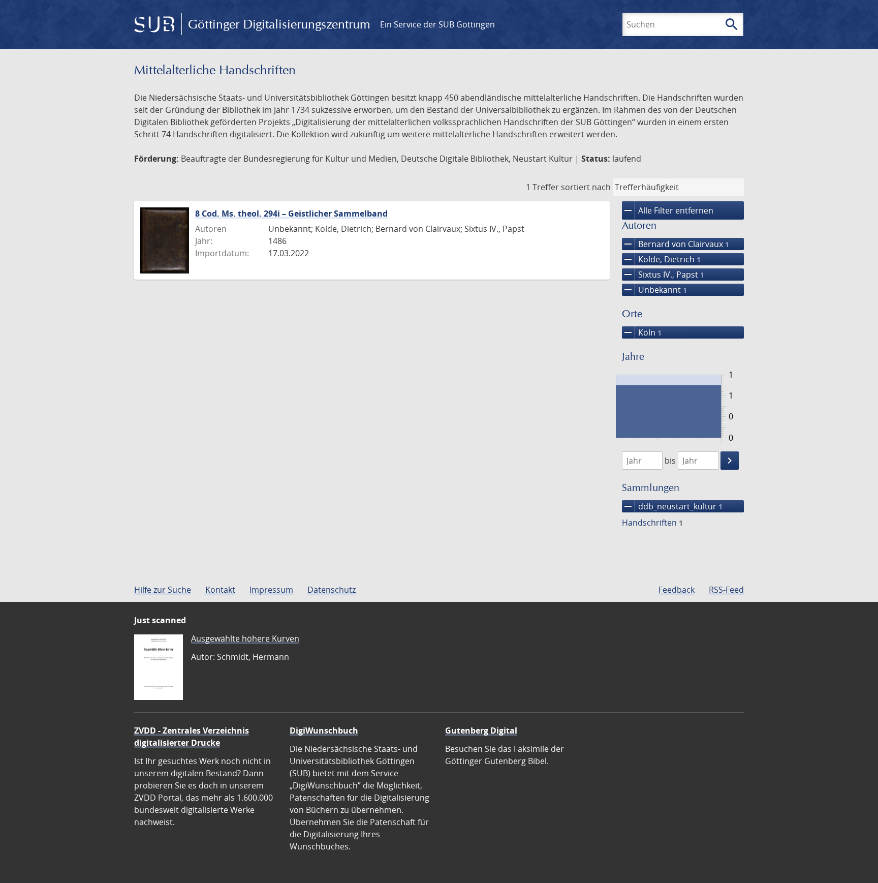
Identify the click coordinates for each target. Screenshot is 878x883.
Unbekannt (654, 290)
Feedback (676, 589)
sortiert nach (586, 187)
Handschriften (652, 522)
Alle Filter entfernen (667, 210)
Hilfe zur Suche (162, 589)
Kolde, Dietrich (661, 259)
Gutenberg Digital (481, 730)
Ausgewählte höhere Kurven (245, 638)
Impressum (271, 589)
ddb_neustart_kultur (672, 506)
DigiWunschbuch (324, 730)
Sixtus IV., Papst (663, 274)
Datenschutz (331, 589)
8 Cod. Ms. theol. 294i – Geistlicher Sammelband (291, 213)
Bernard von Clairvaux (675, 244)
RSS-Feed (726, 589)
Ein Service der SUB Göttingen (437, 24)
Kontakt (220, 589)
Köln (642, 332)
